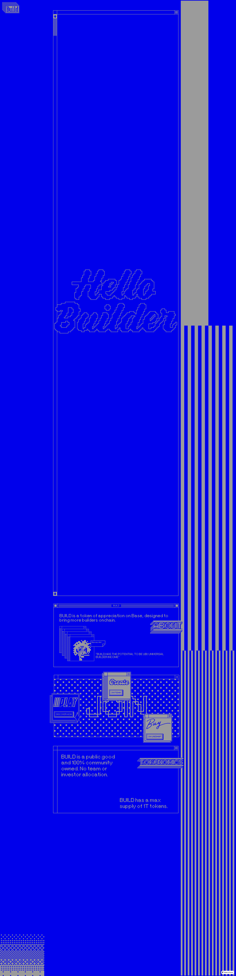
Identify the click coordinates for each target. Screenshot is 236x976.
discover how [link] (64, 714)
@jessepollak (97, 642)
